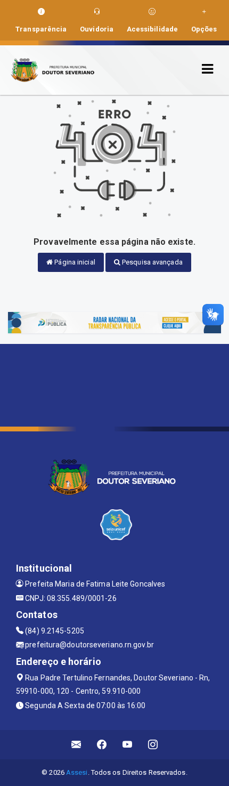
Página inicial (74, 262)
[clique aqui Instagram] (153, 744)
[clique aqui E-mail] (76, 744)
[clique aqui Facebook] (102, 744)
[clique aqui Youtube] (127, 744)
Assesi (77, 772)
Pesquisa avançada (151, 262)
